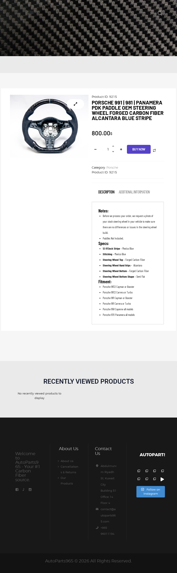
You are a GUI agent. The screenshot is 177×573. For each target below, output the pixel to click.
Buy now (138, 149)
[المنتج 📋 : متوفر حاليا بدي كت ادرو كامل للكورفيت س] (162, 479)
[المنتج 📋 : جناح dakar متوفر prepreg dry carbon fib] (154, 479)
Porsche (112, 167)
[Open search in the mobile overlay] (160, 13)
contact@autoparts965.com (108, 515)
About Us (67, 461)
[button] (31, 12)
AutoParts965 (59, 561)
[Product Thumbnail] (75, 104)
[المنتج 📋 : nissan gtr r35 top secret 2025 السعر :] (154, 471)
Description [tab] (106, 192)
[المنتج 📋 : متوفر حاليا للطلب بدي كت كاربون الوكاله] (146, 479)
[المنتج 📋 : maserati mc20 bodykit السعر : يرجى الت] (138, 471)
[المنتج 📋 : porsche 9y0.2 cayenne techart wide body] (146, 471)
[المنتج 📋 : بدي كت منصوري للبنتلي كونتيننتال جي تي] (162, 471)
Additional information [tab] (134, 192)
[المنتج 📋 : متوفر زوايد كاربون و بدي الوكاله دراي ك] (138, 479)
